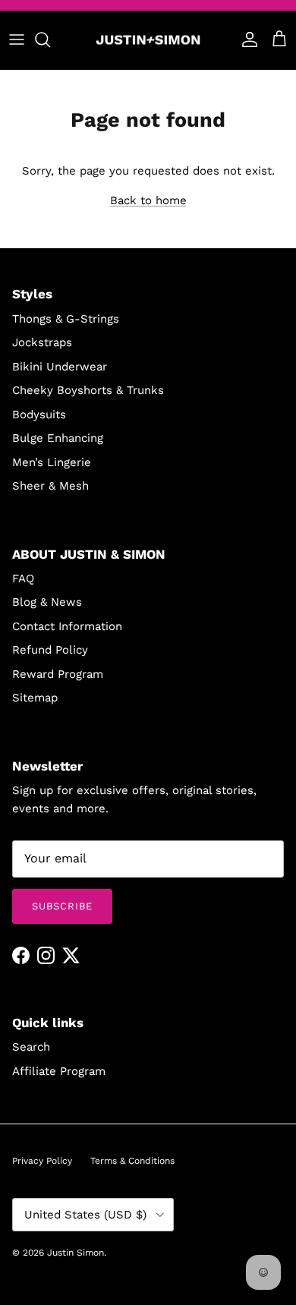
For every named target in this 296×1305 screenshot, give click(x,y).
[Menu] (16, 39)
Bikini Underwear (59, 367)
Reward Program (57, 674)
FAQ (23, 578)
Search (31, 1047)
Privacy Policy (42, 1160)
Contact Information (67, 626)
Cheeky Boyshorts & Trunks (88, 390)
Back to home (148, 200)
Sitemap (35, 698)
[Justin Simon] (148, 40)
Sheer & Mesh (50, 486)
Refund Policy (50, 650)
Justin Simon (75, 1252)
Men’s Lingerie (51, 462)
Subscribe (62, 906)
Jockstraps (42, 342)
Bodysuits (39, 414)
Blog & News (47, 602)
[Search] (50, 39)
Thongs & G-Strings (65, 319)
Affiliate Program (58, 1071)
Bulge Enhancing (57, 438)
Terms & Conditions (132, 1160)
